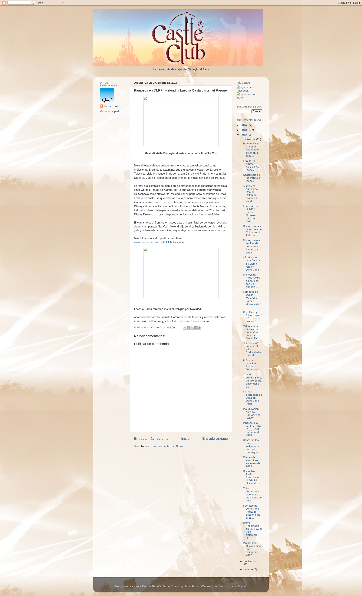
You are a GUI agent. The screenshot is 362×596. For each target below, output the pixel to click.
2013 (244, 130)
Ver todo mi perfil (110, 111)
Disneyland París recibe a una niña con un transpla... (251, 280)
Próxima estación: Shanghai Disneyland (251, 365)
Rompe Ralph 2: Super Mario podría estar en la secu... (252, 149)
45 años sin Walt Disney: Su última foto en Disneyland (252, 263)
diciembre (250, 139)
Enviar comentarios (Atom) (167, 446)
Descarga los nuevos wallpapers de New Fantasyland (252, 446)
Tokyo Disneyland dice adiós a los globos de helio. (252, 494)
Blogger (241, 586)
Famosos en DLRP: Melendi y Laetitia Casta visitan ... (252, 299)
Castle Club (111, 106)
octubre (249, 569)
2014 (244, 125)
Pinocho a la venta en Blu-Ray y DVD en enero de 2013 (252, 429)
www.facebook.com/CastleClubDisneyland (159, 242)
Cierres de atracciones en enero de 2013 (251, 462)
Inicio (185, 438)
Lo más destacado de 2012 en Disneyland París (252, 397)
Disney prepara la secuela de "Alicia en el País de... (252, 231)
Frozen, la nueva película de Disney (251, 165)
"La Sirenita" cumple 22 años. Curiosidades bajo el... (252, 349)
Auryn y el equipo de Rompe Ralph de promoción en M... (250, 194)
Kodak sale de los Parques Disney (251, 177)
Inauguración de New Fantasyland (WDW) (252, 414)
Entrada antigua (215, 438)
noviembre (250, 561)
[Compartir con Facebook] (196, 328)
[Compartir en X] (192, 328)
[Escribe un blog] (188, 328)
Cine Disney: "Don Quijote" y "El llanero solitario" (252, 317)
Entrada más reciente (151, 438)
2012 (244, 135)
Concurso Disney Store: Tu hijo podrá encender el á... (252, 380)
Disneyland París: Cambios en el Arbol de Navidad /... (251, 477)
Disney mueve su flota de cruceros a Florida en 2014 (251, 246)
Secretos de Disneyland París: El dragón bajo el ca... (251, 511)
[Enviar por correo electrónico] (185, 328)
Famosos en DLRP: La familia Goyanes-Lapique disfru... (250, 214)
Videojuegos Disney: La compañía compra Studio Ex (250, 332)
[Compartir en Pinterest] (199, 328)
